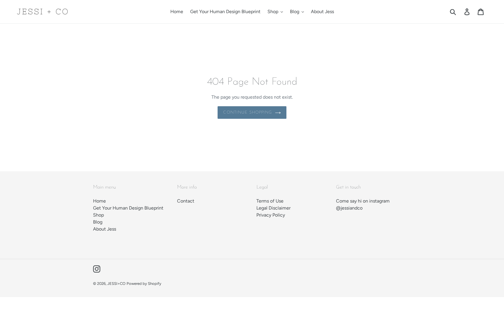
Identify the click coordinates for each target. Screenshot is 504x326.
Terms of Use (270, 201)
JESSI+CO (116, 283)
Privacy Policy (270, 215)
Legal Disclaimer (273, 208)
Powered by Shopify (144, 283)
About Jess (104, 229)
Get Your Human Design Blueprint (128, 208)
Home (99, 201)
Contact (185, 201)
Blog (97, 222)
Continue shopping (247, 112)
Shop (98, 215)
